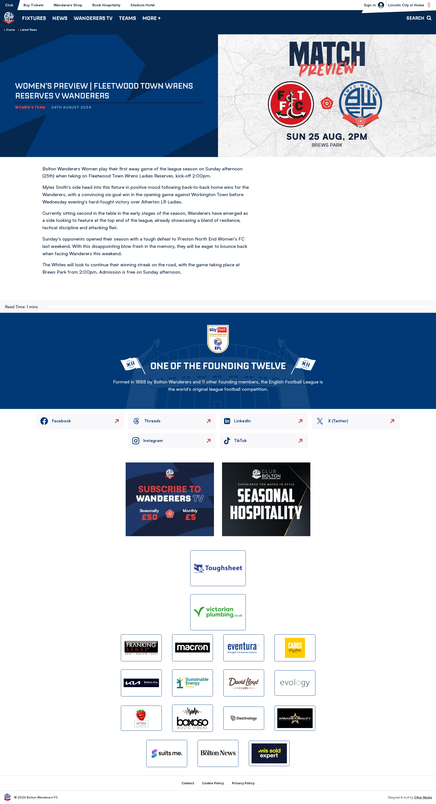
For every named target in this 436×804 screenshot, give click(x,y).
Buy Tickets (33, 5)
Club (9, 5)
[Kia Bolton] (141, 682)
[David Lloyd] (243, 682)
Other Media (423, 797)
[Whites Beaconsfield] (141, 718)
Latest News (28, 30)
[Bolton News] (218, 753)
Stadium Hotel (142, 5)
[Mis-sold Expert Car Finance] (269, 753)
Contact (188, 783)
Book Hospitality (106, 5)
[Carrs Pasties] (295, 647)
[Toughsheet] (218, 568)
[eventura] (243, 647)
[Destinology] (243, 718)
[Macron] (192, 647)
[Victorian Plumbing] (218, 612)
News (59, 18)
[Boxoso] (192, 718)
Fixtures (34, 18)
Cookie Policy (213, 783)
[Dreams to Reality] (295, 718)
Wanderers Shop (67, 5)
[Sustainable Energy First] (192, 682)
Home (10, 30)
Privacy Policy (243, 783)
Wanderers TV (93, 18)
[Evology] (295, 683)
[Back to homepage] (9, 18)
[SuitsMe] (166, 753)
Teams (127, 18)
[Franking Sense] (141, 647)
